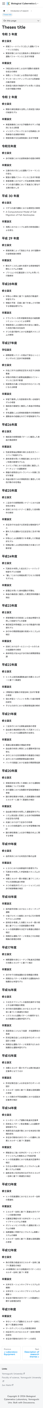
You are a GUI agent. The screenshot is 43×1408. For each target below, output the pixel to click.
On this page (9, 20)
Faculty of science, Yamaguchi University (21, 1377)
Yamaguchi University (12, 1373)
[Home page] (4, 11)
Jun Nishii (6, 1385)
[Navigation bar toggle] (3, 3)
